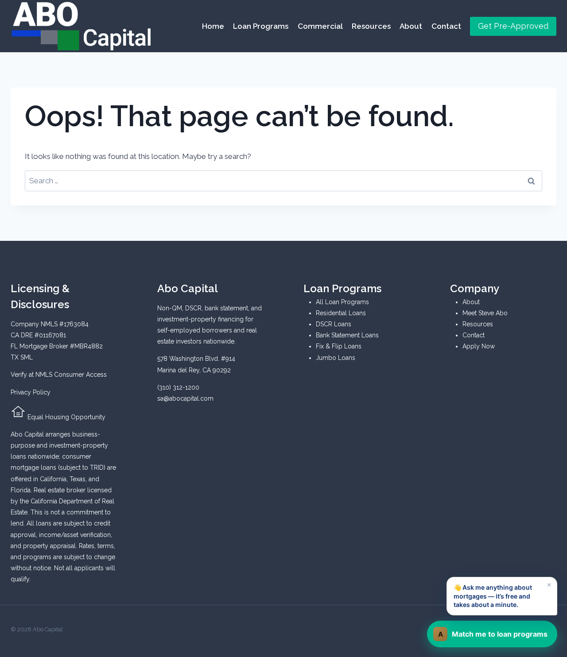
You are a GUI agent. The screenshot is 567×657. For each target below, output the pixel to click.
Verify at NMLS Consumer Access (59, 374)
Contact (446, 26)
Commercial (320, 26)
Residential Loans (341, 313)
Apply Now (478, 346)
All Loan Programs (342, 301)
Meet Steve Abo (485, 313)
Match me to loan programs (493, 634)
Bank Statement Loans (347, 335)
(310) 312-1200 (178, 387)
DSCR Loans (333, 324)
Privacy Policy (30, 392)
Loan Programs (260, 26)
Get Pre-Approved (513, 26)
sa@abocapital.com (185, 398)
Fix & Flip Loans (338, 346)
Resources (371, 26)
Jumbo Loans (335, 357)
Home (213, 26)
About (411, 26)
